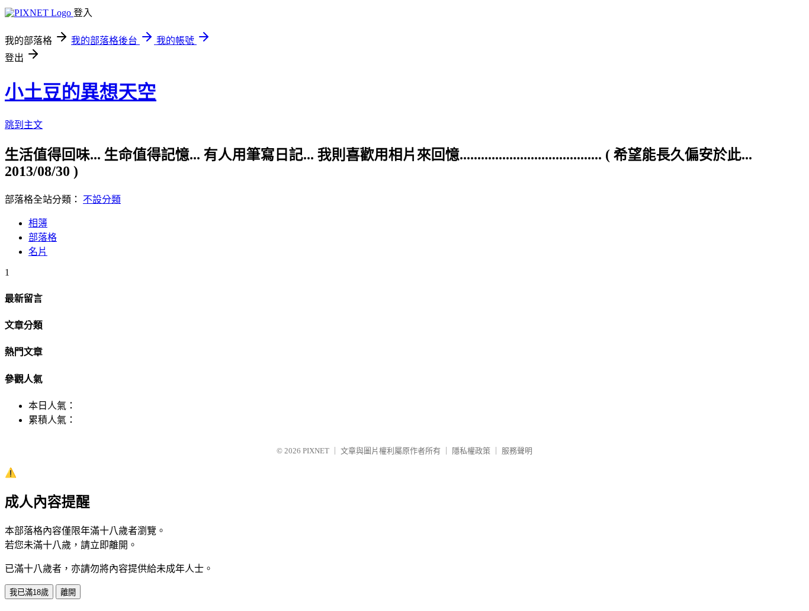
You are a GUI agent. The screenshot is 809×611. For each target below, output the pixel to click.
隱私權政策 (471, 450)
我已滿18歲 (29, 592)
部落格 (42, 237)
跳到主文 (24, 125)
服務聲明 (517, 450)
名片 (37, 252)
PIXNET (316, 450)
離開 (68, 592)
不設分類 (102, 199)
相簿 (37, 223)
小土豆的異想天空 (80, 92)
